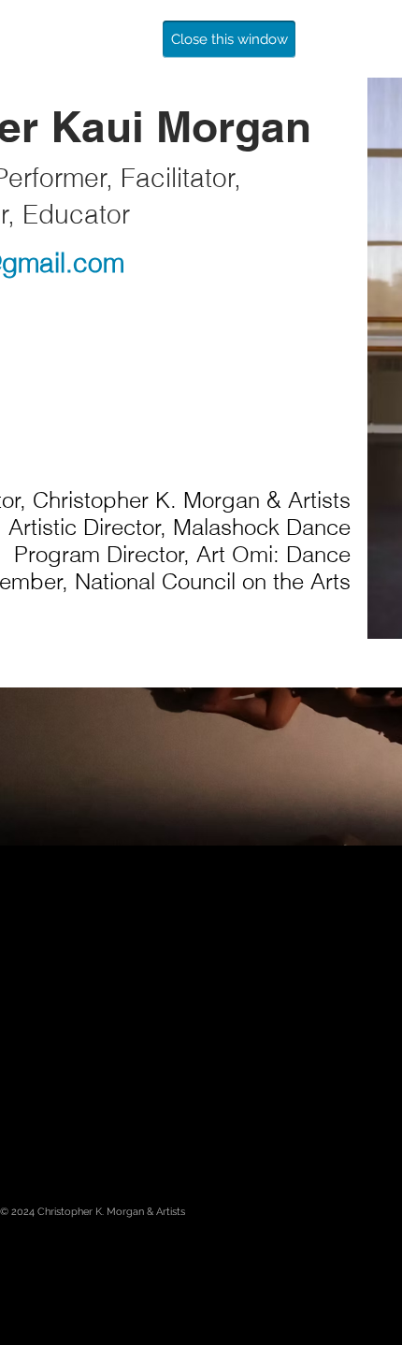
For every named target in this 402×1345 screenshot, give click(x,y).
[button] (229, 39)
